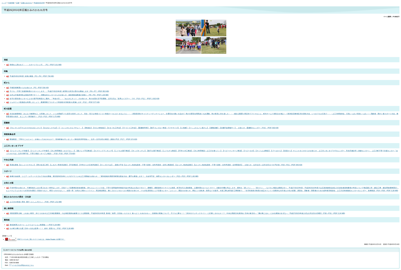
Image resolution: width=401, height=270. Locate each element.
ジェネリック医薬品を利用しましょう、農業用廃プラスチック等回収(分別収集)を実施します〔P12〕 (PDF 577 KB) (54, 102)
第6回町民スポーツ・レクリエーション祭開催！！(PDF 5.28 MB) (34, 225)
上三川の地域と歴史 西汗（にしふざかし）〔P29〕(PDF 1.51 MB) (35, 202)
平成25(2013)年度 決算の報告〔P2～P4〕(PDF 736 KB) (31, 76)
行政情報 (11, 3)
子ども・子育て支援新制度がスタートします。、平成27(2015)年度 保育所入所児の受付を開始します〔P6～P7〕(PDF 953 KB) (59, 91)
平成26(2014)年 (39, 3)
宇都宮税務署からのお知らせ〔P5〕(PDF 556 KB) (29, 88)
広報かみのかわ (26, 3)
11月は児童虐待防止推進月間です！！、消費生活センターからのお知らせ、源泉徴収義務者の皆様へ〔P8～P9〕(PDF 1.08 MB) (59, 95)
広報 (17, 3)
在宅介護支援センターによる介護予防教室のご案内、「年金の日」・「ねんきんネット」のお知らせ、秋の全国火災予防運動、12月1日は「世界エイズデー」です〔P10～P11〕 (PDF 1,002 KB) (84, 98)
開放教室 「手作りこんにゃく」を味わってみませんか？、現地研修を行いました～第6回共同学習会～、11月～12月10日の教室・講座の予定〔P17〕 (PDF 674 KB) (73, 139)
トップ (4, 3)
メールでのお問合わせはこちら (23, 265)
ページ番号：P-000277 (391, 17)
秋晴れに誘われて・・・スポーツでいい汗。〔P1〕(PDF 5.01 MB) (35, 65)
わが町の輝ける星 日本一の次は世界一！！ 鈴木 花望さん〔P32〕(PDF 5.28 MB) (41, 228)
